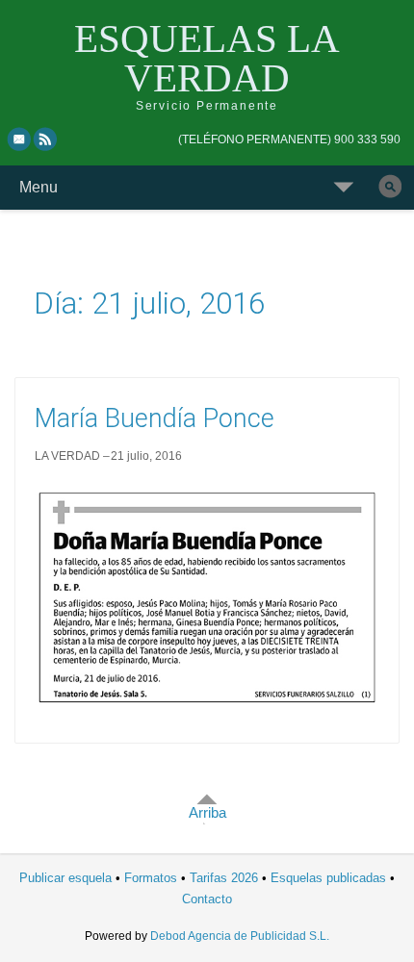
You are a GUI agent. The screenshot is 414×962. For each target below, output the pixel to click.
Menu (38, 187)
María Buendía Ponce (154, 418)
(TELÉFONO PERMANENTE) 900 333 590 (289, 139)
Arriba (207, 812)
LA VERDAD (67, 456)
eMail (19, 138)
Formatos (150, 878)
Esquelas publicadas (328, 878)
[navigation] (289, 139)
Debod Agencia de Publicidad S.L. (239, 936)
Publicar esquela (65, 878)
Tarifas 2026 (224, 878)
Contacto (207, 899)
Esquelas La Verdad (207, 58)
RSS (46, 138)
